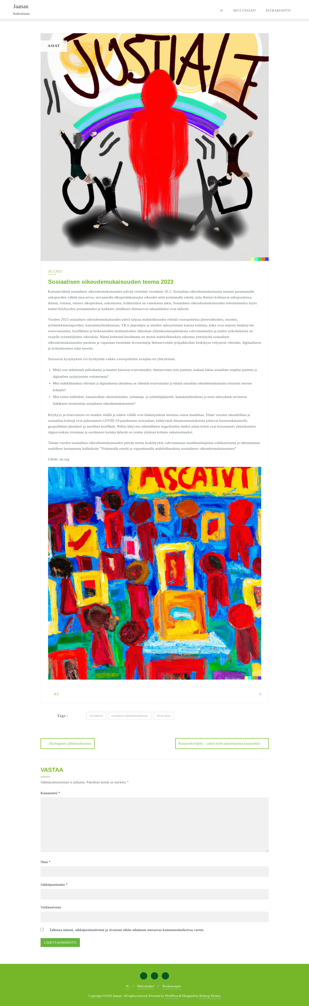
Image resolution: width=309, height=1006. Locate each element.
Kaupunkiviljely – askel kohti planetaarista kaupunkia (219, 743)
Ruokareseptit (171, 986)
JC (127, 986)
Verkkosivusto (51, 907)
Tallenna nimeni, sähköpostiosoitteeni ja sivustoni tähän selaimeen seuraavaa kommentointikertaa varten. (126, 930)
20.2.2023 (55, 271)
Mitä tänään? (145, 986)
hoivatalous (96, 715)
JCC (56, 694)
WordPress (171, 996)
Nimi (45, 862)
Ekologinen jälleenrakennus (70, 743)
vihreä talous (163, 715)
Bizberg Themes (210, 996)
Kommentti (50, 793)
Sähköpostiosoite (54, 885)
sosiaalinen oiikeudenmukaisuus (129, 715)
